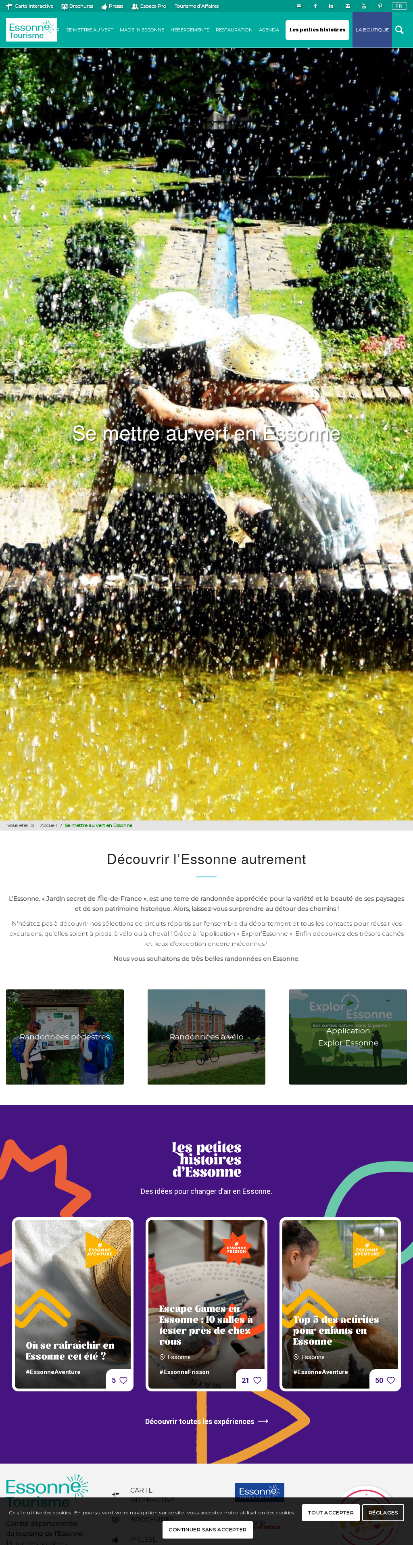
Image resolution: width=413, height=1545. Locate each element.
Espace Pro (153, 6)
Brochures (81, 6)
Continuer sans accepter (208, 1529)
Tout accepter (331, 1513)
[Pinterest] (380, 6)
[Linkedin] (331, 6)
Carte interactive (34, 6)
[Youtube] (363, 6)
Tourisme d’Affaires (197, 6)
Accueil (48, 825)
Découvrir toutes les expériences (199, 1421)
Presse (116, 6)
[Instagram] (347, 6)
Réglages (383, 1513)
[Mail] (299, 6)
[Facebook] (315, 6)
